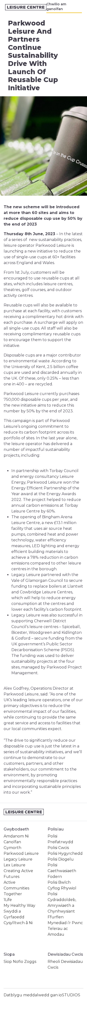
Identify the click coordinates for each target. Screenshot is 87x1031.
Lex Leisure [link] (14, 865)
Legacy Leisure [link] (18, 859)
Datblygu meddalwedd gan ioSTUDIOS (42, 995)
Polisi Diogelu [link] (61, 859)
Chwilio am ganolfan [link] (56, 6)
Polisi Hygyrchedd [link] (65, 853)
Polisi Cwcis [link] (58, 847)
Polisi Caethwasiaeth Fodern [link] (62, 871)
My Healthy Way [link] (19, 905)
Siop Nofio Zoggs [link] (20, 961)
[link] (25, 7)
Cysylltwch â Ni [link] (18, 923)
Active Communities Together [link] (16, 888)
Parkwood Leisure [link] (21, 853)
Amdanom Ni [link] (16, 836)
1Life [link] (8, 899)
